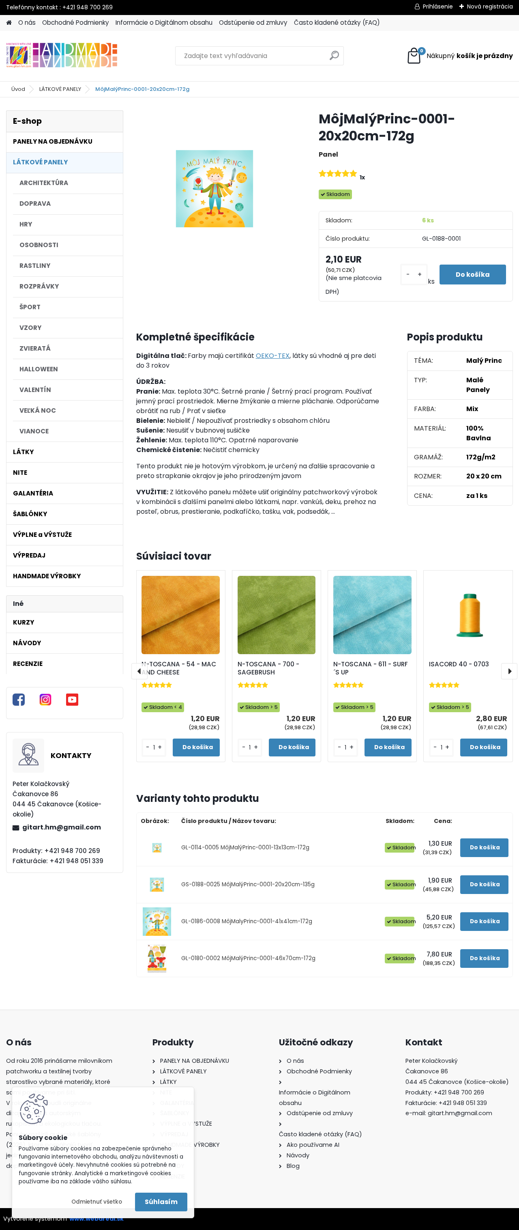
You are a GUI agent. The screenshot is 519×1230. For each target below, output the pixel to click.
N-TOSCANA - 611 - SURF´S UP (370, 668)
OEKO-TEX (273, 355)
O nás (27, 22)
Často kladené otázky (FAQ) (337, 22)
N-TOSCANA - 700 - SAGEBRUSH (268, 668)
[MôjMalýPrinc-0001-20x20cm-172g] (214, 188)
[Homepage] (9, 23)
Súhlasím (161, 1201)
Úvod (18, 89)
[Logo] (62, 56)
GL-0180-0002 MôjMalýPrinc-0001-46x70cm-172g (248, 958)
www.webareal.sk (96, 1219)
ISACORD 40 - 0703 (459, 664)
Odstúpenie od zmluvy (253, 22)
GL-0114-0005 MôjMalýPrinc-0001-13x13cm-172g (245, 847)
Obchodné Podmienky (75, 22)
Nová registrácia (490, 6)
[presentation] (139, 671)
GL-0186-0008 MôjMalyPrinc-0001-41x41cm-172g (246, 921)
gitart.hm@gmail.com (61, 827)
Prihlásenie (438, 6)
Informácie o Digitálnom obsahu (164, 22)
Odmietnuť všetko (96, 1202)
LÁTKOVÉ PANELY (60, 89)
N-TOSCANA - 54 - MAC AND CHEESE (179, 668)
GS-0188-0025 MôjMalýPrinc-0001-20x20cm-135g (248, 884)
